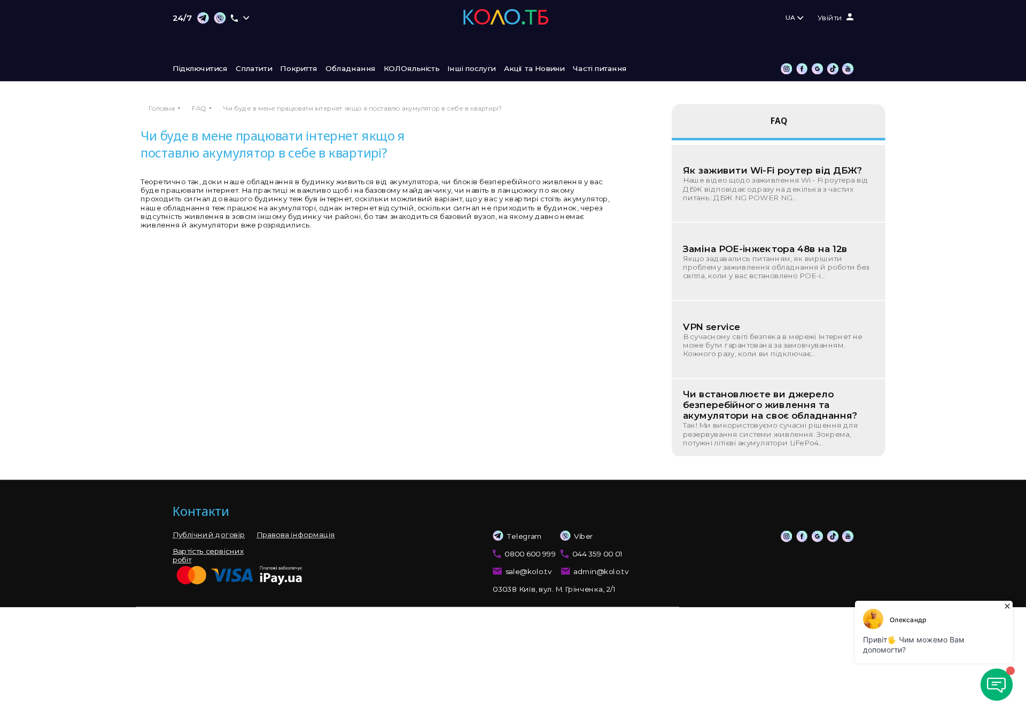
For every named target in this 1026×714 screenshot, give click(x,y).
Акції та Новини (534, 69)
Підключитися (200, 69)
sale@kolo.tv (529, 572)
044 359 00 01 (597, 554)
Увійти (830, 18)
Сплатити (254, 69)
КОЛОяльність (411, 69)
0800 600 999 (530, 554)
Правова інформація (295, 535)
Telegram (524, 536)
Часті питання (599, 69)
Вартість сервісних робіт (208, 555)
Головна (161, 108)
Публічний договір (209, 535)
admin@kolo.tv (600, 572)
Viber (583, 536)
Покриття (298, 69)
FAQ (199, 108)
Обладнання (350, 69)
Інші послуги (471, 69)
